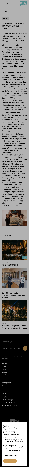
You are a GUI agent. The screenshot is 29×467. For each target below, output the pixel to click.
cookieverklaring (15, 434)
